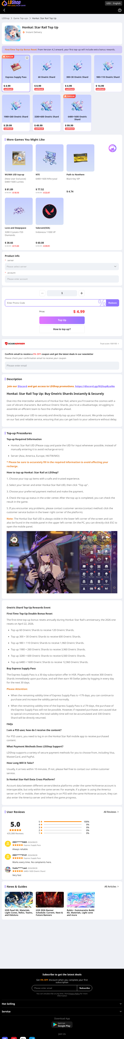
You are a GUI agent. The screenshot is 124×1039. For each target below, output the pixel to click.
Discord (22, 386)
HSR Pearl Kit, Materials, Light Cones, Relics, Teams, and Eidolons (19, 912)
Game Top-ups (20, 18)
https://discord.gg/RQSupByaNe (95, 386)
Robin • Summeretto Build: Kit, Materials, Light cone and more (81, 912)
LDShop (6, 18)
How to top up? (62, 329)
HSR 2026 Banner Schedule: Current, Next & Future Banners (49, 912)
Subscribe (84, 988)
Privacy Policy (74, 993)
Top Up (62, 320)
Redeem (112, 303)
